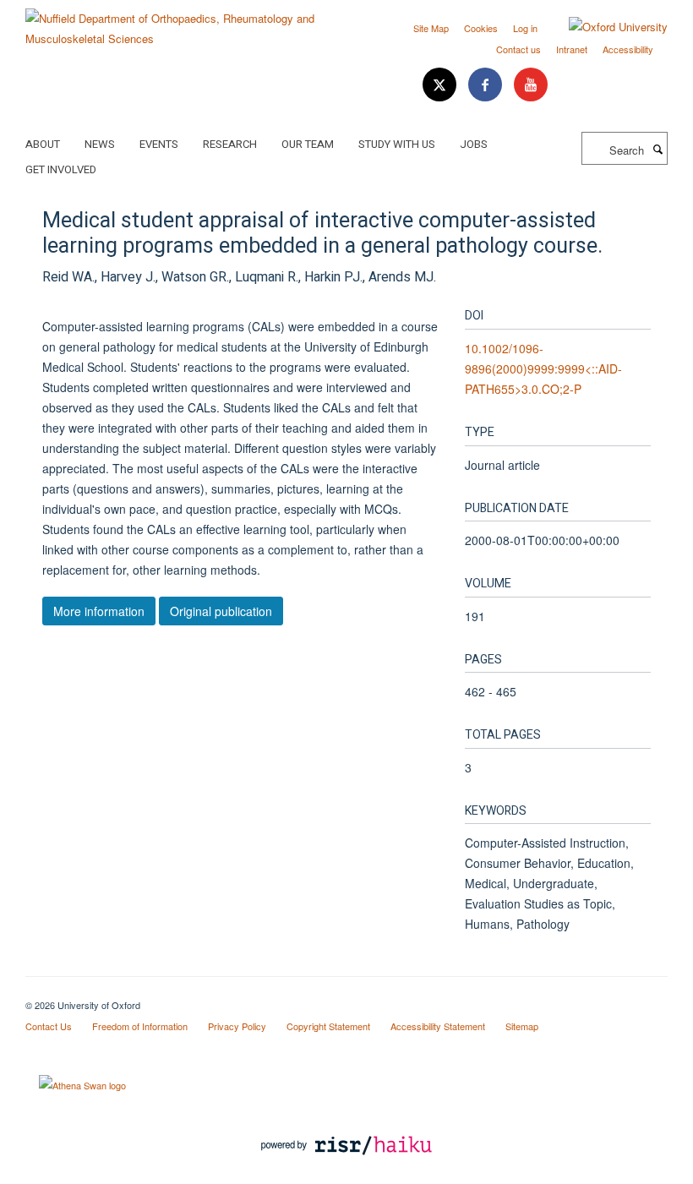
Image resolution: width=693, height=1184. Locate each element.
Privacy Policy (237, 1026)
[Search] (657, 148)
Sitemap (521, 1026)
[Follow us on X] (441, 85)
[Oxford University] (605, 27)
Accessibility (628, 49)
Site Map (431, 28)
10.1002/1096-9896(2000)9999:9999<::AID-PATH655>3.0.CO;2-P (543, 368)
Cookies (481, 28)
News (100, 144)
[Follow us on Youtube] (531, 85)
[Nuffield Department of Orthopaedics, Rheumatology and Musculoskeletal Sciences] (179, 22)
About (42, 144)
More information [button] (99, 611)
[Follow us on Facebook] (486, 85)
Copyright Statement (328, 1026)
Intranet (571, 49)
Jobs (474, 144)
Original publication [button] (221, 611)
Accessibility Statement (437, 1026)
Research (230, 144)
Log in (525, 28)
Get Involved (60, 169)
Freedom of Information (140, 1026)
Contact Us (48, 1026)
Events (158, 144)
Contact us (518, 49)
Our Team (307, 144)
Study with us (396, 144)
